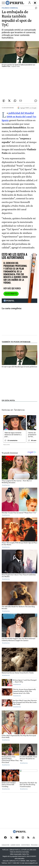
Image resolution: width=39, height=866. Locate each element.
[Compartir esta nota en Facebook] (4, 101)
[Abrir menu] (3, 3)
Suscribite (11, 294)
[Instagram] (23, 837)
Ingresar (29, 3)
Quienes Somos (15, 845)
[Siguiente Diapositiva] (35, 427)
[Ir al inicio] (15, 3)
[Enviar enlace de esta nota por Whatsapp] (15, 101)
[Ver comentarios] (35, 8)
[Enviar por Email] (21, 101)
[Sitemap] (34, 838)
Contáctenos (25, 845)
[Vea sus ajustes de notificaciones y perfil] (35, 3)
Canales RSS (5, 845)
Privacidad (34, 845)
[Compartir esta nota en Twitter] (9, 101)
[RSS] (28, 838)
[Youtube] (17, 838)
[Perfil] (19, 832)
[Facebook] (5, 837)
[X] (11, 837)
